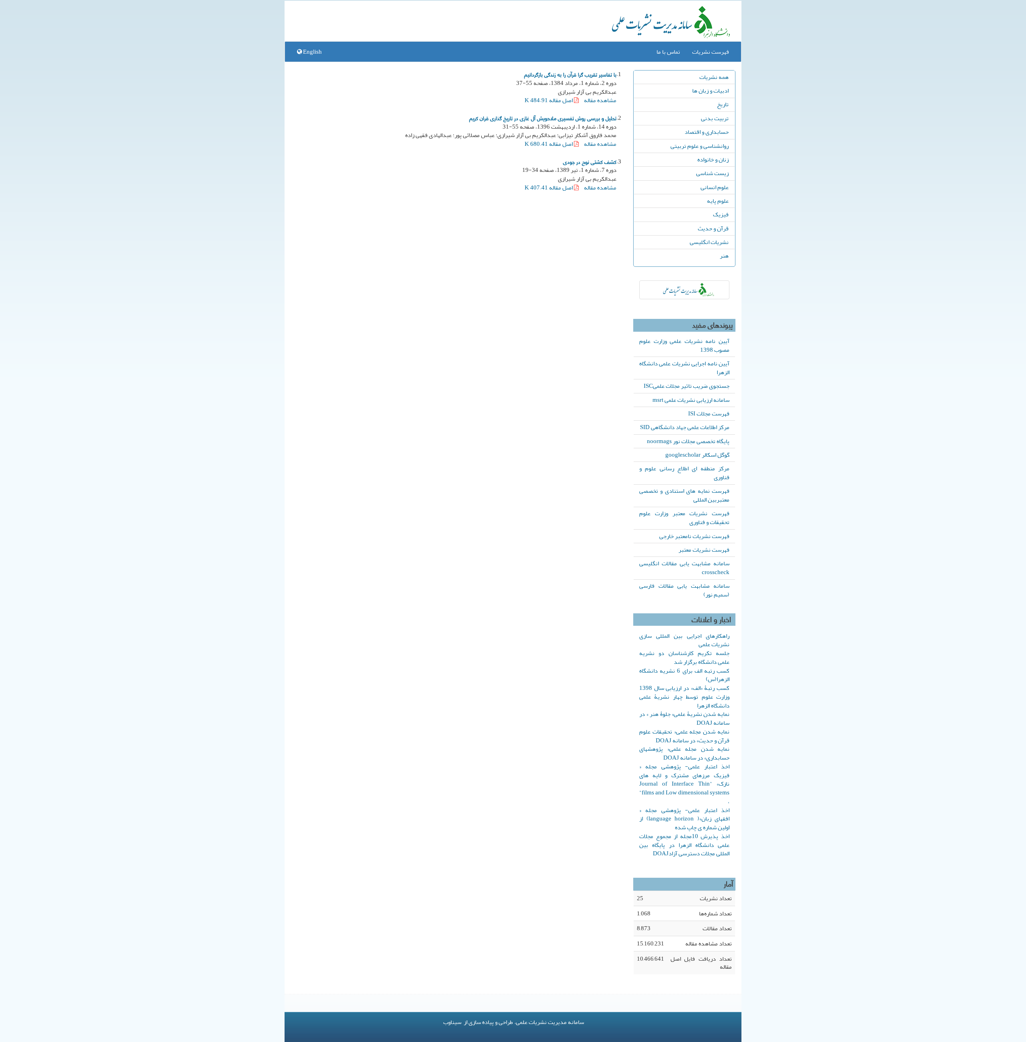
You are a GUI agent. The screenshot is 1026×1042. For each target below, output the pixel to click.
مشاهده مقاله (600, 100)
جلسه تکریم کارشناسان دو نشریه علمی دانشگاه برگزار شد (684, 657)
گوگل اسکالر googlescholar (697, 454)
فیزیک (721, 214)
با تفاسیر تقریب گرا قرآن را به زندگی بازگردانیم (570, 74)
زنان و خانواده (713, 159)
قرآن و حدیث (713, 228)
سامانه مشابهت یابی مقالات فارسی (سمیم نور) (684, 590)
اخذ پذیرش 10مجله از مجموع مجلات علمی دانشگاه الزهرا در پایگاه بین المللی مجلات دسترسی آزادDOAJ (684, 844)
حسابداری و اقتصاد (707, 131)
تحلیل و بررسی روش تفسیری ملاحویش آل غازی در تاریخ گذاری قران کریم (542, 118)
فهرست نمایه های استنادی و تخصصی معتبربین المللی (684, 495)
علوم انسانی (715, 187)
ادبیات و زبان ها (710, 90)
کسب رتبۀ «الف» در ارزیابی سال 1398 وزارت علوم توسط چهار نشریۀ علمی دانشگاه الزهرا (684, 696)
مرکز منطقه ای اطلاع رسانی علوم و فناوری (684, 473)
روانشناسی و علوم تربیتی (700, 145)
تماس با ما (668, 51)
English (312, 51)
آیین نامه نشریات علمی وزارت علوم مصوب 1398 (684, 345)
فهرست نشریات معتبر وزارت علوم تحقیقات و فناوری (684, 518)
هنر (724, 255)
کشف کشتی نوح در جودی (589, 161)
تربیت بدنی (715, 118)
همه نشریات (714, 77)
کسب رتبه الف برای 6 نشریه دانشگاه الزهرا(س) (684, 675)
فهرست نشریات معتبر (704, 549)
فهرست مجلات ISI (708, 413)
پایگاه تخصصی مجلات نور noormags (688, 441)
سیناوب (452, 1022)
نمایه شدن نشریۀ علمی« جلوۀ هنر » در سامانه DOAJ (684, 718)
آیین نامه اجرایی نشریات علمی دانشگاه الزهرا (684, 368)
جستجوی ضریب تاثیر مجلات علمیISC (686, 385)
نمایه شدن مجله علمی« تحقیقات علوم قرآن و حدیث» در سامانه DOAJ (684, 736)
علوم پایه (718, 200)
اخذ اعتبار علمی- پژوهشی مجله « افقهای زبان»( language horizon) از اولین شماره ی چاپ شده (684, 818)
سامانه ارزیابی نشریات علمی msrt (690, 399)
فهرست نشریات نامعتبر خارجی (694, 536)
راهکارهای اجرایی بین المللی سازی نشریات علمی (684, 640)
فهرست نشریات (710, 51)
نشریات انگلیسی (709, 242)
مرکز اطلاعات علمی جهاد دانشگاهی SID (684, 427)
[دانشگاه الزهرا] (684, 289)
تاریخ (723, 104)
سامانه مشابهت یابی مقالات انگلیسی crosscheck (684, 568)
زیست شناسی (712, 173)
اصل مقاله (549, 100)
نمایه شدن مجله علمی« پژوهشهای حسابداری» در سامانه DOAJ (684, 753)
